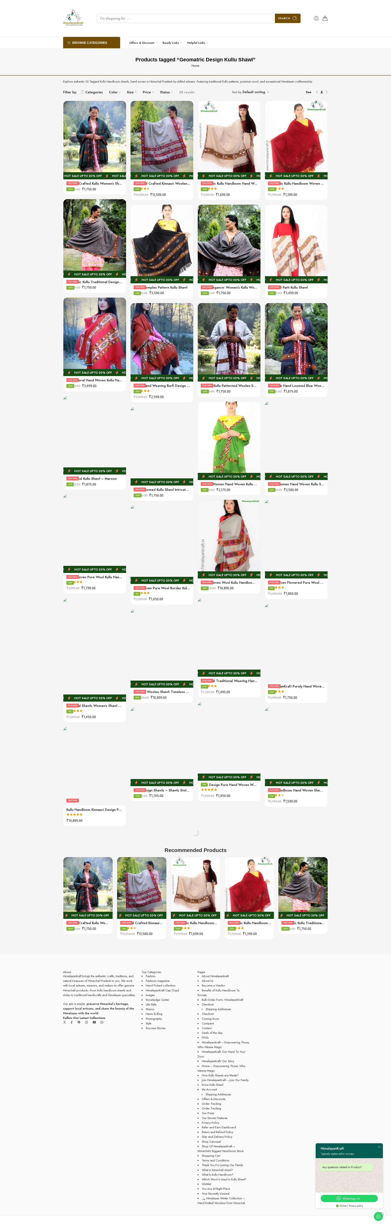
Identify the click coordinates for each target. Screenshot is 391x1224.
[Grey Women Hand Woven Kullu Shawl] (296, 441)
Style (149, 1023)
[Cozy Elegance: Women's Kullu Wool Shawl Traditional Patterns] (229, 244)
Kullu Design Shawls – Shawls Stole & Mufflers (162, 790)
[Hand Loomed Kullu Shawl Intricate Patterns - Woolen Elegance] (162, 446)
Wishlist (206, 1184)
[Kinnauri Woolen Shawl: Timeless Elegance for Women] (162, 648)
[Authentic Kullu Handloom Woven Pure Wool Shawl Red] (296, 140)
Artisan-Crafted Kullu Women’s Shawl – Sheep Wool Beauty (94, 183)
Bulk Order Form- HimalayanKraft (222, 1000)
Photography (154, 1019)
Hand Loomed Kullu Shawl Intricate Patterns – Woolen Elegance (162, 489)
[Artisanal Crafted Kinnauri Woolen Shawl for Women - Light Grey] (162, 140)
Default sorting (254, 92)
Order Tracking (211, 1103)
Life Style (151, 1004)
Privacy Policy (210, 1122)
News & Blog (154, 1014)
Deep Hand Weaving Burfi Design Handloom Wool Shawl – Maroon (162, 385)
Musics (150, 1009)
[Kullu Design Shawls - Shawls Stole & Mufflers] (162, 746)
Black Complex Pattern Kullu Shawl (160, 287)
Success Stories (156, 1028)
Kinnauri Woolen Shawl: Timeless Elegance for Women (162, 691)
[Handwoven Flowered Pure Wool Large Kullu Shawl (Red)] (296, 539)
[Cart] (325, 18)
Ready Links (171, 43)
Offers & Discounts (213, 1099)
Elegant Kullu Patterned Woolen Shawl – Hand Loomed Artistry (229, 385)
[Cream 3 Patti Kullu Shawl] (296, 244)
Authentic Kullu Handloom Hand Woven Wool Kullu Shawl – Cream (229, 183)
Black (276, 657)
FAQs (205, 1037)
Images (150, 995)
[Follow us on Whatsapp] (102, 1022)
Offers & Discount (141, 43)
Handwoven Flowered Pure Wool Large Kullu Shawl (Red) (296, 582)
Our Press (208, 1113)
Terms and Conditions (215, 1160)
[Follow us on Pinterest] (79, 1022)
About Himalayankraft (215, 976)
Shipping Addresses (218, 1009)
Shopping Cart (211, 1155)
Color (113, 92)
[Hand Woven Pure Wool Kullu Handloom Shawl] (94, 533)
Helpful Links (196, 43)
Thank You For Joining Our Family (222, 1165)
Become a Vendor (213, 985)
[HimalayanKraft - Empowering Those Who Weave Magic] (73, 18)
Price (147, 92)
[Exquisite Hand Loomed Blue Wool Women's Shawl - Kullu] (296, 342)
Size (130, 92)
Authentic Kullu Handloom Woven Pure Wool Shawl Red (296, 183)
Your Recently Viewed (215, 1193)
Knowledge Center (157, 1000)
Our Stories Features (214, 1118)
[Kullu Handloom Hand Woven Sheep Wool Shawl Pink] (296, 746)
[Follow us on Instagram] (86, 1022)
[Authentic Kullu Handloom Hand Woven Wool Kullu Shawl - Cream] (229, 140)
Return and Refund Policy (217, 1132)
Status (165, 92)
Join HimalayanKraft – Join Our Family (225, 1080)
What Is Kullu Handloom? (217, 1174)
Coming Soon (210, 1019)
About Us (207, 981)
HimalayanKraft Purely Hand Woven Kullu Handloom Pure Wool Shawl (296, 686)
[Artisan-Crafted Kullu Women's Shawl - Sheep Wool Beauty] (94, 140)
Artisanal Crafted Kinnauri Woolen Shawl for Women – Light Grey (162, 183)
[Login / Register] (316, 18)
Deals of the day (212, 1033)
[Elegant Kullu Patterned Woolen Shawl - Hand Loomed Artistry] (229, 342)
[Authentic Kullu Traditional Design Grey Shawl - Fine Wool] (94, 238)
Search (284, 18)
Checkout (208, 1004)
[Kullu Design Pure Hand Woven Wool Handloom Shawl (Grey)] (229, 741)
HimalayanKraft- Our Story (218, 1061)
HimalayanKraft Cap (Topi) (162, 990)
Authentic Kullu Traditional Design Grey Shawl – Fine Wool (94, 281)
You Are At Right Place (216, 1188)
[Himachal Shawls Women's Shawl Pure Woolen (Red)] (94, 650)
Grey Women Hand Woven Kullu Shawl (296, 484)
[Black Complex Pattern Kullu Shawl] (162, 244)
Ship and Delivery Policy (217, 1137)
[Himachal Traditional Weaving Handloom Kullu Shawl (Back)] (229, 637)
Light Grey (276, 675)
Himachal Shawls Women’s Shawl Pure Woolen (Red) (94, 705)
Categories (94, 92)
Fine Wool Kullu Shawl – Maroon (91, 478)
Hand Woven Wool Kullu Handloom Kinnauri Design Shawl (229, 582)
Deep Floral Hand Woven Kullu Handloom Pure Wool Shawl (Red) (94, 380)
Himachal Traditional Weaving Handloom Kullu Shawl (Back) (229, 680)
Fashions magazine (158, 981)
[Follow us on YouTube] (94, 1022)
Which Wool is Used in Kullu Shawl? (224, 1179)
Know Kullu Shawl (212, 1085)
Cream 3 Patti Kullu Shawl (288, 287)
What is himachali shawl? (217, 1170)
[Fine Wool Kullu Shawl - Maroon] (94, 435)
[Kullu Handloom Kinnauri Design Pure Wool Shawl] (94, 766)
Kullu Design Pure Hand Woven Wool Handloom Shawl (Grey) (229, 784)
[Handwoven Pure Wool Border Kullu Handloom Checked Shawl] (162, 544)
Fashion (150, 976)
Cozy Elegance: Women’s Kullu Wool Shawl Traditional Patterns (229, 287)
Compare (208, 1023)
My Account (209, 1089)
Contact (207, 1028)
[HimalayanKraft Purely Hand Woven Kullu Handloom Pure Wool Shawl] (296, 643)
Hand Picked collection (160, 985)
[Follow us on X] (64, 1022)
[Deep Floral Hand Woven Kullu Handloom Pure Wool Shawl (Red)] (94, 337)
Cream (276, 663)
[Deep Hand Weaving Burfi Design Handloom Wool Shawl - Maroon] (162, 342)
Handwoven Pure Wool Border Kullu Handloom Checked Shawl (162, 588)
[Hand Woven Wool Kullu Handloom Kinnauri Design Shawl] (229, 539)
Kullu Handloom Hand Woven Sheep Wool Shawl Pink (296, 790)
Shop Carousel (211, 1141)
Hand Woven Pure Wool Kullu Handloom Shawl (94, 577)
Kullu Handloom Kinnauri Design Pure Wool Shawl (94, 809)
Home (195, 65)
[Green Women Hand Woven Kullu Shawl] (229, 441)
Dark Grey (276, 669)
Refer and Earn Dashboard (219, 1127)
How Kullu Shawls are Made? (220, 1075)
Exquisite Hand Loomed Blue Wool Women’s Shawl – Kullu (296, 385)
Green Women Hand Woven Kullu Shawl (229, 484)
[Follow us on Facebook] (71, 1022)
